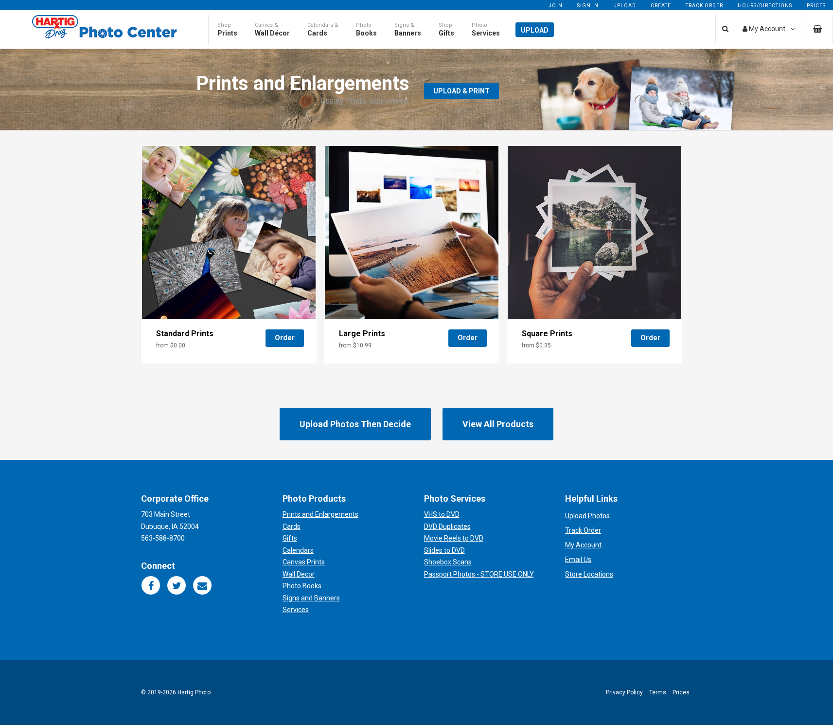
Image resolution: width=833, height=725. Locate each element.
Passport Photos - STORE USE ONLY (479, 574)
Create (661, 5)
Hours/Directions (765, 5)
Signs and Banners (311, 598)
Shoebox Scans (448, 562)
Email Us (578, 559)
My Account (583, 545)
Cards (292, 526)
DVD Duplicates (447, 526)
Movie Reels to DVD (453, 538)
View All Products (497, 424)
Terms (657, 692)
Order (285, 337)
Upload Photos (587, 516)
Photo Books (302, 586)
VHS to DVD (442, 514)
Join (556, 5)
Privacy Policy (624, 692)
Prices (816, 5)
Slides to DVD (444, 550)
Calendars (298, 550)
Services (296, 610)
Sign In (588, 5)
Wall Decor (299, 574)
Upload (624, 5)
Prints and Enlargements (320, 514)
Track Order (704, 5)
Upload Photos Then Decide (355, 424)
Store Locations (589, 574)
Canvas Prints (304, 562)
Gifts (290, 538)
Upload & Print (461, 91)
